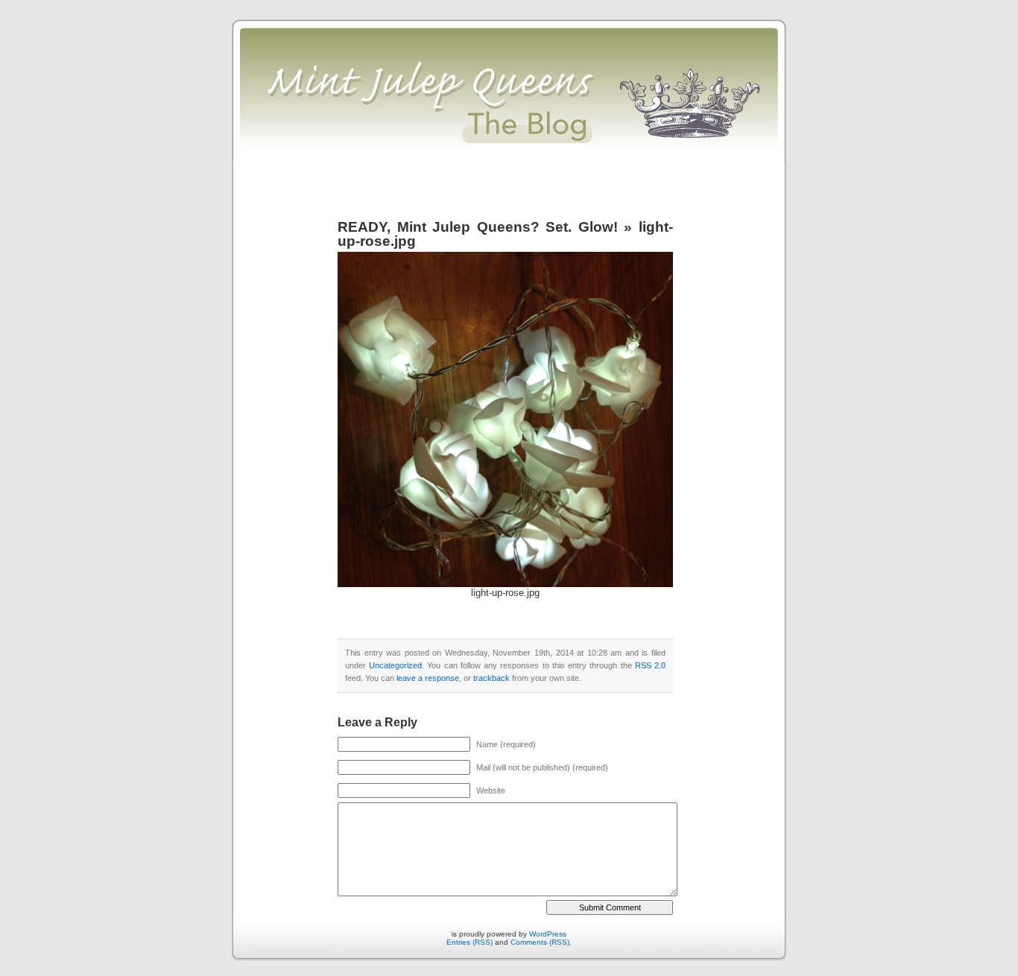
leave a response (427, 678)
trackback (491, 678)
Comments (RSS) (539, 942)
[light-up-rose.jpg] (505, 584)
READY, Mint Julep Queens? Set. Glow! (481, 227)
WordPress (547, 934)
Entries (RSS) (469, 942)
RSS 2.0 (650, 665)
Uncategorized (395, 665)
